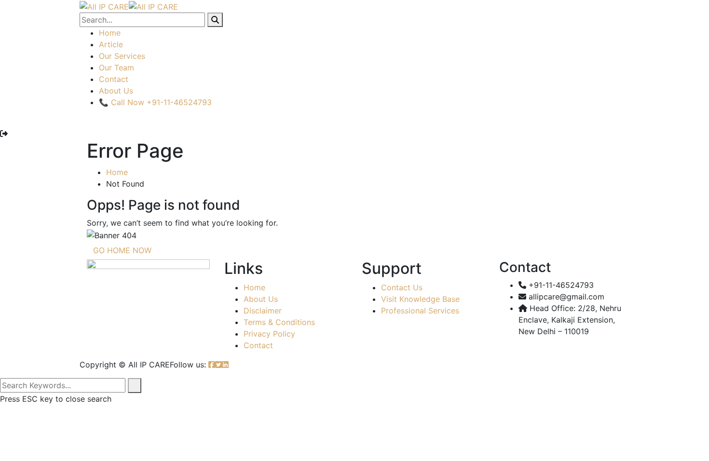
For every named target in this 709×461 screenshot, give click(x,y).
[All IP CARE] (104, 6)
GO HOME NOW (122, 250)
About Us (116, 90)
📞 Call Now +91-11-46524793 (155, 102)
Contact (113, 79)
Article (111, 44)
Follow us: (188, 364)
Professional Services (420, 310)
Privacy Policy (269, 334)
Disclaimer (263, 310)
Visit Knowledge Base (420, 299)
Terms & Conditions (279, 322)
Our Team (116, 67)
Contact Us (402, 287)
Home (110, 33)
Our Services (122, 56)
